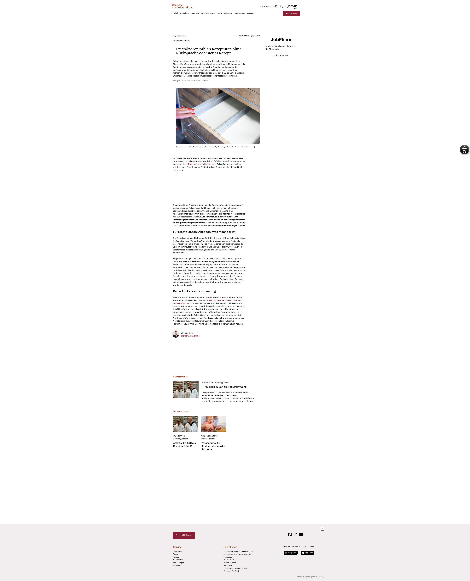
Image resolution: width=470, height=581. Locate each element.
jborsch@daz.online (190, 335)
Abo (291, 13)
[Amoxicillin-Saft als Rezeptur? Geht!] (186, 392)
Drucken (257, 36)
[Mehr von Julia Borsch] (175, 334)
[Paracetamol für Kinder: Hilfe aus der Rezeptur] (213, 424)
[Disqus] (216, 486)
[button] (182, 6)
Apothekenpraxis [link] (180, 36)
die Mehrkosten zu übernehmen (201, 164)
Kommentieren (244, 36)
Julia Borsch (187, 333)
